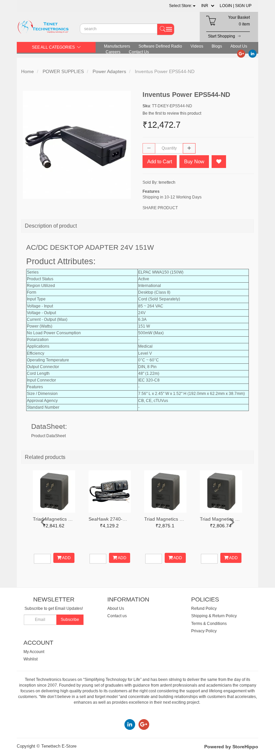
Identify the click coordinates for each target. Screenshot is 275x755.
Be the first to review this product (172, 113)
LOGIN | (227, 5)
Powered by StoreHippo (231, 746)
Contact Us (139, 52)
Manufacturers (117, 46)
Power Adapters (109, 71)
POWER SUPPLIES (63, 71)
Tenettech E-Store (58, 746)
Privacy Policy (204, 631)
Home (27, 71)
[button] (182, 5)
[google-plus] (241, 53)
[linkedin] (253, 53)
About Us (238, 46)
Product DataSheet (48, 435)
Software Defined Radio (160, 46)
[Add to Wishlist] (219, 161)
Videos (196, 46)
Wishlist (30, 659)
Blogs (217, 46)
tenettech (167, 182)
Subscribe (70, 619)
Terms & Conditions (209, 623)
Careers (113, 52)
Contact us (117, 616)
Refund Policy (204, 608)
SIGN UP (243, 5)
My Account (33, 651)
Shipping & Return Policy (214, 616)
